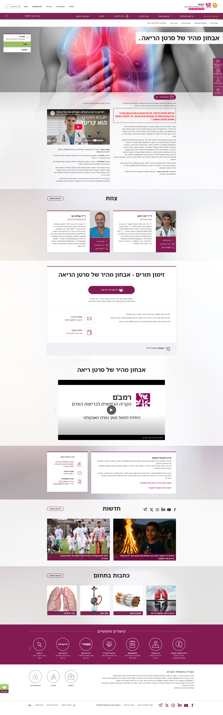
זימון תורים (60, 6)
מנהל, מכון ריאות (146, 219)
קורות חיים (167, 240)
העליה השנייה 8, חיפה (145, 705)
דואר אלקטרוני (165, 244)
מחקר (26, 6)
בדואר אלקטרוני (150, 318)
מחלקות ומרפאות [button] (211, 16)
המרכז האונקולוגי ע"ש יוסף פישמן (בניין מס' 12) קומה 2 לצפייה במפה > (64, 463)
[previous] (167, 410)
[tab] (218, 62)
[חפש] (6, 16)
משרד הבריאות (128, 705)
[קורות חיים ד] (166, 223)
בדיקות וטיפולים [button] (187, 16)
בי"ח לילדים (120, 16)
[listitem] (111, 410)
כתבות (24, 49)
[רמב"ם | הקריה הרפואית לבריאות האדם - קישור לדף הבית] (201, 6)
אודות (71, 6)
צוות (25, 44)
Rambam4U (131, 314)
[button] (17, 37)
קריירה (49, 6)
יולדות (102, 16)
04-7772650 (155, 348)
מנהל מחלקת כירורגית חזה (76, 219)
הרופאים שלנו (164, 16)
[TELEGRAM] (145, 512)
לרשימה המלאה (55, 198)
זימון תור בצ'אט (82, 16)
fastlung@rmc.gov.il (73, 318)
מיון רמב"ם (144, 16)
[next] (56, 410)
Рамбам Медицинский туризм (108, 705)
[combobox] (13, 7)
